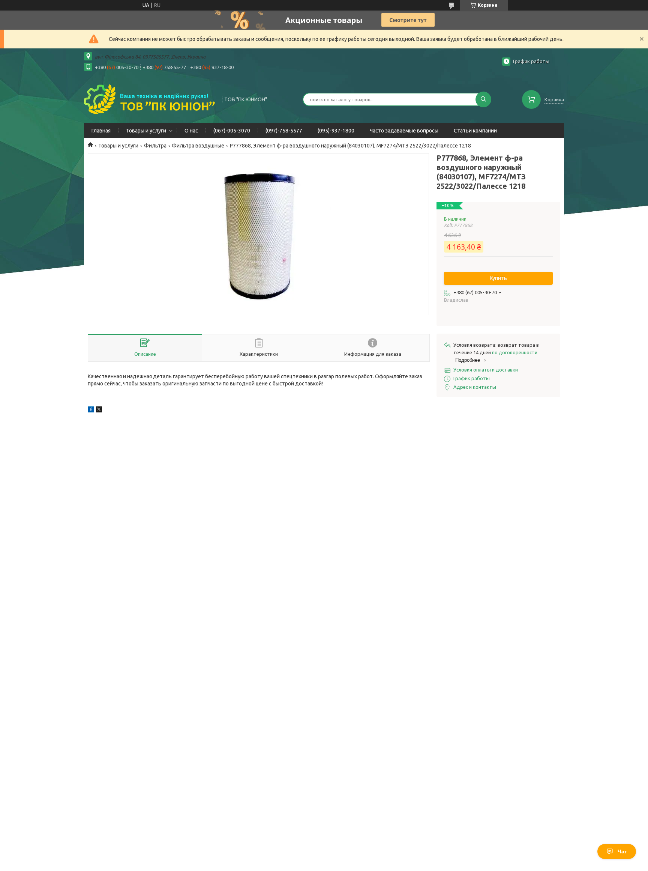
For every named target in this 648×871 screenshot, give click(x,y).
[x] (99, 411)
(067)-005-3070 (231, 130)
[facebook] (91, 411)
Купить (498, 278)
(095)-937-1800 (336, 130)
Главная (101, 130)
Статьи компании (475, 130)
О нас (191, 130)
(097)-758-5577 (284, 130)
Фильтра (155, 146)
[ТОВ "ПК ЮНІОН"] (149, 98)
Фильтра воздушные (198, 146)
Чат (622, 851)
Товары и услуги (146, 130)
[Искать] (483, 99)
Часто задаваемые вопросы (404, 130)
